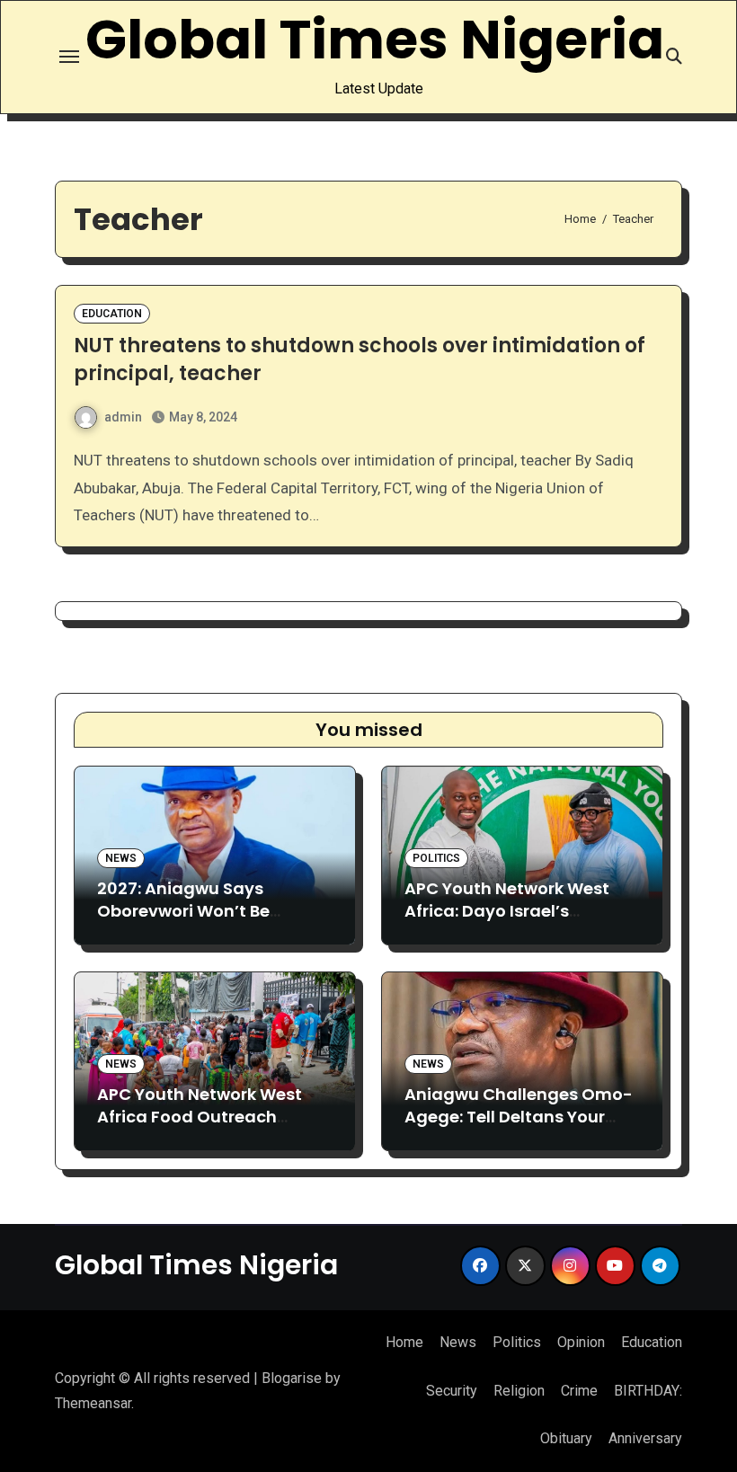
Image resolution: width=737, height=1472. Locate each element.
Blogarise (292, 1378)
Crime (579, 1390)
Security (451, 1390)
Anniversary (645, 1438)
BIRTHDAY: (648, 1390)
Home (404, 1342)
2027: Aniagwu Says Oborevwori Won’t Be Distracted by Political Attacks (189, 922)
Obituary (566, 1438)
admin (123, 417)
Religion (519, 1390)
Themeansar (93, 1403)
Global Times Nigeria (374, 39)
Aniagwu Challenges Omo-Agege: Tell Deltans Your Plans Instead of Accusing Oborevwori (518, 1128)
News (121, 858)
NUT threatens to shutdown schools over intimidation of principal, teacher (359, 359)
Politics (436, 858)
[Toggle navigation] (69, 56)
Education (112, 313)
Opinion (581, 1342)
